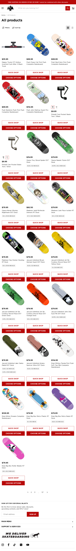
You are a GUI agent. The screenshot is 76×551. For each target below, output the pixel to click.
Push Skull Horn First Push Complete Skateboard (61, 63)
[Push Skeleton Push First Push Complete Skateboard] (13, 92)
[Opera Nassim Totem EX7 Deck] (63, 143)
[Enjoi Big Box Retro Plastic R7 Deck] (38, 399)
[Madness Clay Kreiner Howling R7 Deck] (13, 242)
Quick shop (13, 72)
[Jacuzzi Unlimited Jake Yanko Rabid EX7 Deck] (13, 346)
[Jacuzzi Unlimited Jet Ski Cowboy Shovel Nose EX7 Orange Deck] (38, 294)
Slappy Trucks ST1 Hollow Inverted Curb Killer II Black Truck (12, 64)
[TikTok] (14, 545)
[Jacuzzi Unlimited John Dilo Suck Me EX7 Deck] (63, 294)
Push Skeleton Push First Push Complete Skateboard (13, 111)
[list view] (72, 28)
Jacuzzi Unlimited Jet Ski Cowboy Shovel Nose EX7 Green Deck (11, 313)
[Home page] (10, 8)
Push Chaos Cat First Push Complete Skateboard (36, 63)
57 (42, 492)
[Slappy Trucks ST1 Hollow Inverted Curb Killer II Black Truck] (13, 45)
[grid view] (68, 28)
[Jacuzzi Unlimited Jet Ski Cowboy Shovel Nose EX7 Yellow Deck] (63, 242)
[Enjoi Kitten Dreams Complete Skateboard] (13, 399)
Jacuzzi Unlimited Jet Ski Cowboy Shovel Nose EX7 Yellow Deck (61, 262)
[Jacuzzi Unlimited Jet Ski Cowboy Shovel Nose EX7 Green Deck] (13, 294)
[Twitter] (21, 544)
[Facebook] (8, 544)
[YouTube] (27, 545)
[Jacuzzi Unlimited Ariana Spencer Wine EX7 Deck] (38, 346)
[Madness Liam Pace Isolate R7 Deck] (63, 193)
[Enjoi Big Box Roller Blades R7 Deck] (13, 448)
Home (3, 15)
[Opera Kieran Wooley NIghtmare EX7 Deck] (13, 193)
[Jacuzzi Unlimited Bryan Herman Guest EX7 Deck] (38, 242)
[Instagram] (2, 545)
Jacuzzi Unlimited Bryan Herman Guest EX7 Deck (36, 261)
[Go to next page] (47, 492)
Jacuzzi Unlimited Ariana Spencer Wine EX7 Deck (36, 364)
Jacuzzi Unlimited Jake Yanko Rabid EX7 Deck (12, 364)
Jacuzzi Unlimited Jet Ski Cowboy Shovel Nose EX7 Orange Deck (36, 313)
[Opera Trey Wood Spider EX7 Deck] (38, 143)
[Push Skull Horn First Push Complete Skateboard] (63, 45)
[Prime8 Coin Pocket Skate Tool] (63, 92)
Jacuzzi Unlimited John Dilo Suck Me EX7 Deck (61, 313)
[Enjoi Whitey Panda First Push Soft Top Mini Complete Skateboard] (63, 346)
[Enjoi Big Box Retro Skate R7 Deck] (63, 399)
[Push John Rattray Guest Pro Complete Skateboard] (38, 92)
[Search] (67, 8)
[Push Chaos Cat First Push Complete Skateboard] (38, 45)
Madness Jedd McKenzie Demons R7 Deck (36, 211)
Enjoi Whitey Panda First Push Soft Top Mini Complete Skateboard (62, 365)
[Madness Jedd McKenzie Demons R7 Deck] (38, 193)
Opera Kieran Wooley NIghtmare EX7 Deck (10, 211)
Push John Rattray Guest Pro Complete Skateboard (37, 111)
